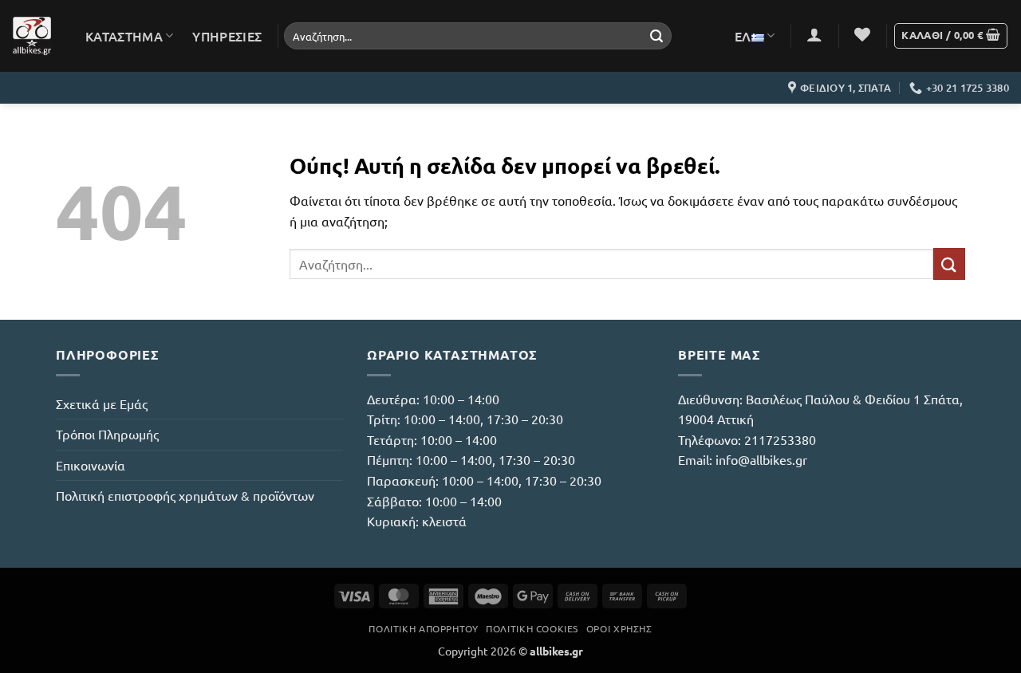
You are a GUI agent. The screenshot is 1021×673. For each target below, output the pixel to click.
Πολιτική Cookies (532, 628)
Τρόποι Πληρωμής (107, 434)
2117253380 (780, 439)
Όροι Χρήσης (619, 628)
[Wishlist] (862, 34)
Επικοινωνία (90, 465)
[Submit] (656, 35)
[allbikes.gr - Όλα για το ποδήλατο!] (32, 36)
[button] (814, 34)
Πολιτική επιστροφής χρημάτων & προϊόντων (185, 495)
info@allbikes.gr (761, 459)
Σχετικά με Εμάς (102, 403)
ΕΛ (743, 36)
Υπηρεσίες (227, 36)
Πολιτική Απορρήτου (423, 628)
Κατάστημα (124, 36)
